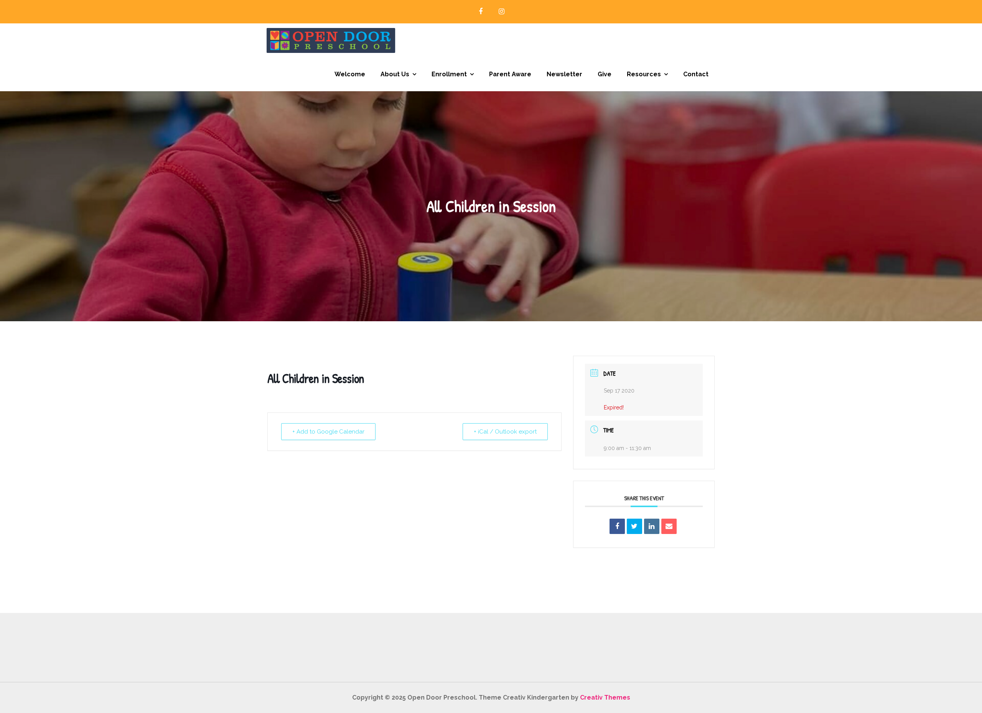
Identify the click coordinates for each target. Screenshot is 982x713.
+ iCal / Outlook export (505, 431)
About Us (395, 74)
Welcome (349, 74)
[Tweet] (634, 526)
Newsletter (564, 74)
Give (604, 74)
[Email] (669, 526)
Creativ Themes (605, 697)
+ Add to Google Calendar (328, 431)
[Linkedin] (651, 526)
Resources (644, 74)
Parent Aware (510, 74)
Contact (695, 74)
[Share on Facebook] (617, 526)
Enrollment (449, 74)
